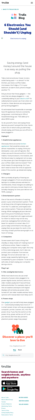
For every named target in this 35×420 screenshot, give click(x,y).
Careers (3, 402)
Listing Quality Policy (7, 412)
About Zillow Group (7, 399)
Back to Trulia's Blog (11, 9)
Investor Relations (6, 404)
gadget (7, 302)
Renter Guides (24, 401)
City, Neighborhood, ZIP (17, 346)
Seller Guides (23, 404)
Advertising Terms (6, 406)
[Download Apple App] (9, 383)
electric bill (24, 99)
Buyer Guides (23, 397)
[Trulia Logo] (5, 3)
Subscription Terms (7, 415)
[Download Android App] (10, 389)
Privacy (3, 408)
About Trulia (5, 397)
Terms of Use (5, 410)
